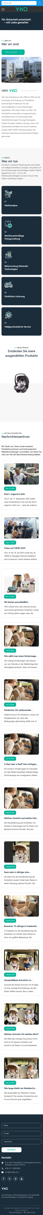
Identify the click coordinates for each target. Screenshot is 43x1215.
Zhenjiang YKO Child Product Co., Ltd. (24, 1208)
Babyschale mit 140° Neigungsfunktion (21, 408)
